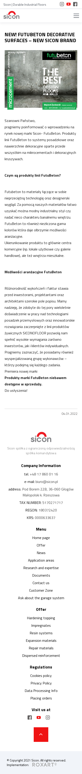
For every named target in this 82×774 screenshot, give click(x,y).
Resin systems (41, 633)
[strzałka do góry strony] (41, 734)
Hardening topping (41, 618)
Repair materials (41, 648)
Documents (41, 575)
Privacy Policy (41, 683)
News (41, 552)
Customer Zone (41, 590)
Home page (41, 537)
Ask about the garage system (41, 598)
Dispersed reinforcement (41, 655)
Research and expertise (41, 567)
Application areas (41, 560)
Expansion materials (41, 640)
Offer (41, 545)
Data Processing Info (41, 690)
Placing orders (41, 698)
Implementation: (18, 765)
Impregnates (41, 625)
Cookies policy (41, 675)
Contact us (41, 583)
